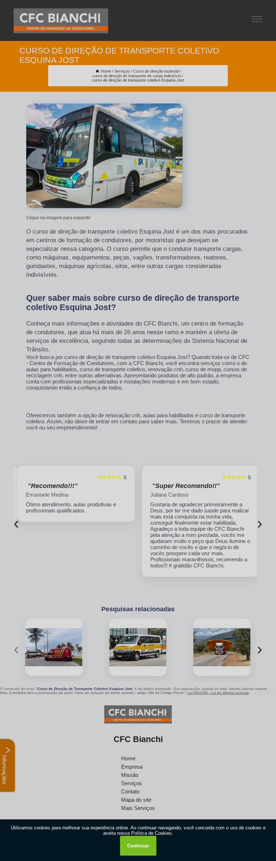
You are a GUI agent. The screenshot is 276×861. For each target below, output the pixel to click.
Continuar (138, 845)
